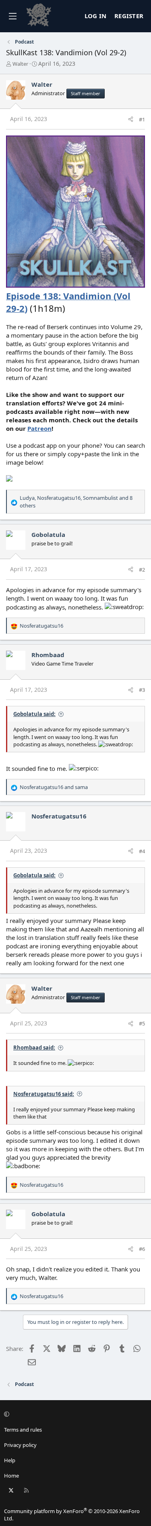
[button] (74, 1414)
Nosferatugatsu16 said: (43, 1094)
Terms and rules (23, 1429)
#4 (142, 851)
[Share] (130, 119)
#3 (142, 689)
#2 (142, 569)
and (54, 787)
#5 (142, 1023)
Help (9, 1460)
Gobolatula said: (34, 714)
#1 (142, 119)
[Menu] (12, 16)
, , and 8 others (76, 501)
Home (11, 1475)
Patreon (39, 428)
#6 (142, 1249)
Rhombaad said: (34, 1047)
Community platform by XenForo (72, 1514)
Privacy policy (20, 1445)
